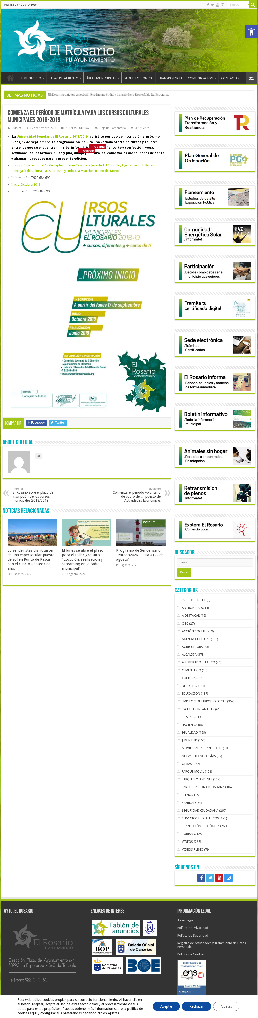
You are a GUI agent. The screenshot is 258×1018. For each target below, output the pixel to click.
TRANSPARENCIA (170, 78)
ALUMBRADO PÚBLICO (198, 662)
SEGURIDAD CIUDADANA (200, 810)
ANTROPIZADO (193, 608)
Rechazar (196, 1006)
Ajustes (226, 1006)
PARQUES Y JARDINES (197, 779)
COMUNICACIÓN (200, 78)
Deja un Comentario (113, 128)
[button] (251, 31)
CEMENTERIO (191, 670)
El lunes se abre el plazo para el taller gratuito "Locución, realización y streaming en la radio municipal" (82, 559)
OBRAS (187, 764)
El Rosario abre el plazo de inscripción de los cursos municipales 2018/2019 (33, 494)
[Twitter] (212, 5)
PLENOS (187, 795)
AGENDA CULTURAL (78, 128)
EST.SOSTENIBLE (194, 600)
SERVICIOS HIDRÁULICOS (200, 818)
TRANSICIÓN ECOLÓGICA (200, 826)
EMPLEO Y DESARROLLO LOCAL (204, 701)
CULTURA (189, 678)
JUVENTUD (189, 740)
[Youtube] (218, 5)
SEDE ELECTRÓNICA (138, 78)
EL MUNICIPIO (30, 78)
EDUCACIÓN (191, 693)
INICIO (10, 77)
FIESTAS (188, 717)
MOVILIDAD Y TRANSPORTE (202, 748)
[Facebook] (207, 5)
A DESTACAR (191, 615)
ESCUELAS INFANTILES (198, 709)
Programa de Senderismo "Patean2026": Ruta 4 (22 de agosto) (140, 555)
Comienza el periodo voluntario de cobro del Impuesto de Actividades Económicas (137, 494)
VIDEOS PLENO (192, 849)
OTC (185, 623)
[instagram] (223, 5)
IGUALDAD (190, 732)
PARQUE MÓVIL (193, 771)
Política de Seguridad (192, 935)
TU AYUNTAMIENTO (63, 78)
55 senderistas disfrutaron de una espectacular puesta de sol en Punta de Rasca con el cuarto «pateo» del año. (31, 559)
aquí (33, 1013)
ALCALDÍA (189, 654)
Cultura (16, 128)
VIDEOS (187, 842)
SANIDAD (189, 803)
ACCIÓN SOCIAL (194, 631)
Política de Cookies (191, 954)
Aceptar (166, 1006)
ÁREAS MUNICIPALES (101, 78)
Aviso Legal (185, 920)
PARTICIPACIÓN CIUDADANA (203, 787)
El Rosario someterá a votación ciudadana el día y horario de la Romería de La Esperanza (108, 94)
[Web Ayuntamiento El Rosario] (129, 40)
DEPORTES (189, 686)
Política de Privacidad (192, 928)
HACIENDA (189, 725)
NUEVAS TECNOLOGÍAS (199, 756)
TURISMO (189, 834)
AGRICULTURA (192, 647)
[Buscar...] (253, 4)
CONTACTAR (230, 78)
